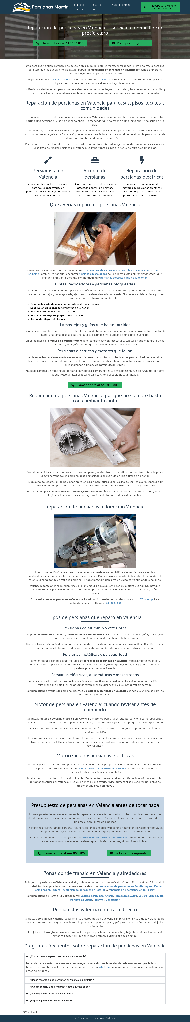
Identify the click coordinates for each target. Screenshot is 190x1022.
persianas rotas (122, 270)
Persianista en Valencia (48, 173)
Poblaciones (78, 4)
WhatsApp (103, 79)
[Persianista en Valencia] (48, 160)
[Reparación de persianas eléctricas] (142, 160)
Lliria (160, 896)
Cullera (142, 896)
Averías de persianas (121, 4)
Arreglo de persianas (95, 173)
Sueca (152, 896)
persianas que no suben (148, 270)
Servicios (97, 4)
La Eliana (86, 899)
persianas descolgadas (93, 274)
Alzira (133, 896)
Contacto (79, 9)
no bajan (33, 274)
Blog (95, 9)
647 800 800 (60, 79)
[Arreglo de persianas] (95, 160)
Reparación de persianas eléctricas (142, 173)
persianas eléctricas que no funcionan (124, 277)
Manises (75, 899)
